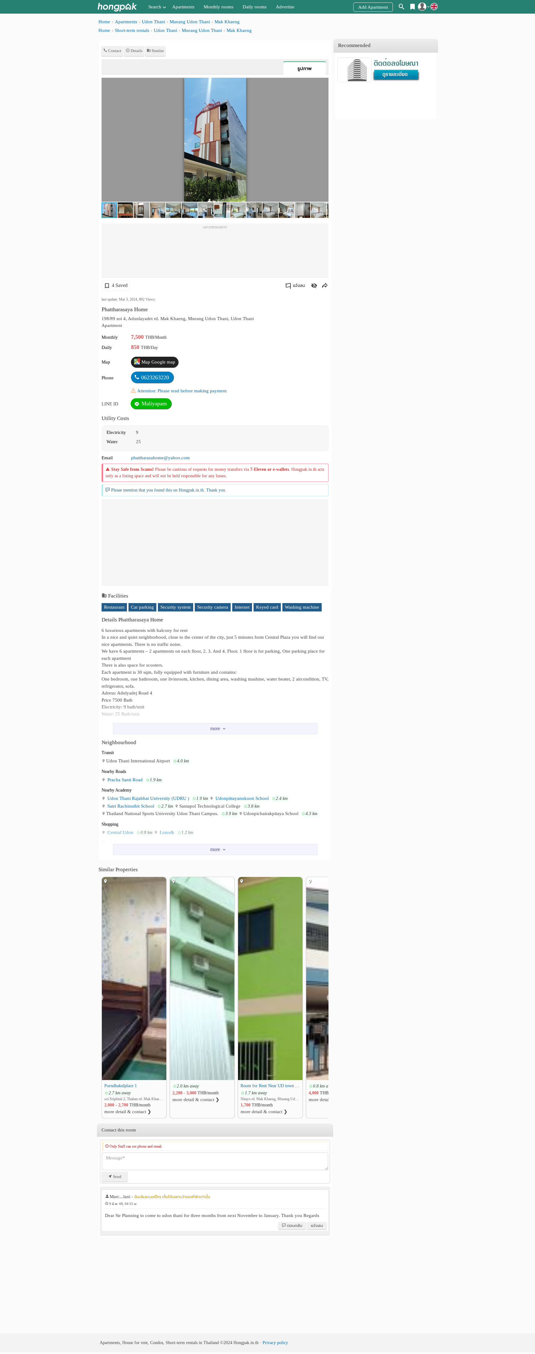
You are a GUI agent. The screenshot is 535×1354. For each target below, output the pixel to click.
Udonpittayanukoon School (241, 798)
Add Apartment (373, 7)
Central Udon (119, 832)
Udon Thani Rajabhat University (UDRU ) (147, 798)
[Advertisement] (215, 252)
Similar (157, 50)
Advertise (285, 6)
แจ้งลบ (299, 285)
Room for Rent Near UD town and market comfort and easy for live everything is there (270, 1085)
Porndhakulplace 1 (120, 1085)
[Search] (401, 7)
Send (116, 1176)
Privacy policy (275, 1342)
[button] (323, 83)
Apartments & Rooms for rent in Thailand (117, 7)
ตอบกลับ (294, 1225)
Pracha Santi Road (124, 779)
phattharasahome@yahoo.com (160, 457)
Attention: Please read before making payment (182, 390)
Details (136, 50)
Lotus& (166, 832)
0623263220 (155, 377)
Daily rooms (255, 6)
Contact (114, 50)
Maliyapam (153, 403)
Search (154, 6)
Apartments (183, 6)
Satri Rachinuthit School (130, 806)
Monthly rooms (218, 6)
